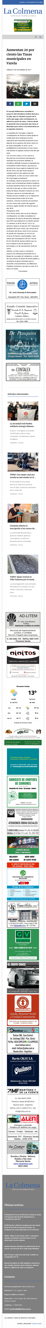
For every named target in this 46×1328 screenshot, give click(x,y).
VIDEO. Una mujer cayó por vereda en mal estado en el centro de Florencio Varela (22, 477)
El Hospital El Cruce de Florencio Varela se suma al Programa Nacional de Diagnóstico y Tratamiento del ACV (22, 1217)
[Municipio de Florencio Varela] (23, 761)
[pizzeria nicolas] (23, 852)
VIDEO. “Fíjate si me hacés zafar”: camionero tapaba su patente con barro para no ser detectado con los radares (21, 1238)
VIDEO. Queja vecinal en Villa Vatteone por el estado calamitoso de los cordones (22, 579)
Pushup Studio (37, 1324)
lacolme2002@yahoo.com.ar (20, 1309)
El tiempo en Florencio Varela (23, 722)
